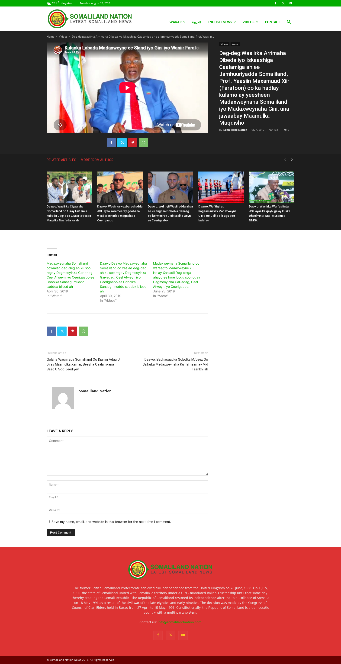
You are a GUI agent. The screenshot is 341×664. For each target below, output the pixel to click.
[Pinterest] (132, 142)
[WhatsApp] (143, 142)
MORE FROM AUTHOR (97, 160)
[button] (288, 22)
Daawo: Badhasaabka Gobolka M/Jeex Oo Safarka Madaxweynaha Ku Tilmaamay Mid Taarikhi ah (175, 364)
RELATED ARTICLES (61, 160)
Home (51, 37)
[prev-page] (285, 160)
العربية (196, 22)
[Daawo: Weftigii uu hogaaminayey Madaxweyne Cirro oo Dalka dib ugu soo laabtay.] (221, 187)
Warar (176, 22)
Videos (248, 22)
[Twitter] (283, 3)
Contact (272, 22)
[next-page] (292, 160)
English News (220, 22)
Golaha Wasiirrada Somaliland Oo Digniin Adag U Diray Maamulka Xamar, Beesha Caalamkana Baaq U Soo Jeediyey (83, 364)
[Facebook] (275, 3)
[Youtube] (290, 3)
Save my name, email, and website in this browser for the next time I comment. (111, 522)
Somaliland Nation (235, 129)
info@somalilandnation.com (179, 622)
